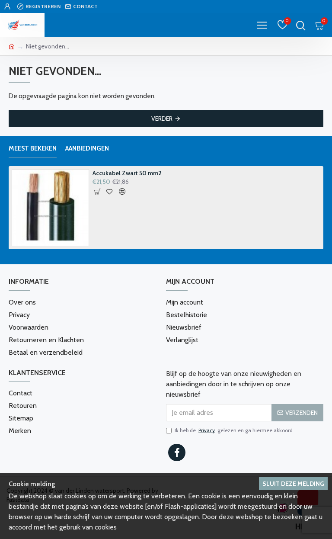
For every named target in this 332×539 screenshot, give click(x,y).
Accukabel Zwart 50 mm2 (127, 173)
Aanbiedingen (87, 148)
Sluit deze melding (293, 484)
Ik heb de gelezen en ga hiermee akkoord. (234, 430)
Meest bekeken (33, 148)
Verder (161, 118)
